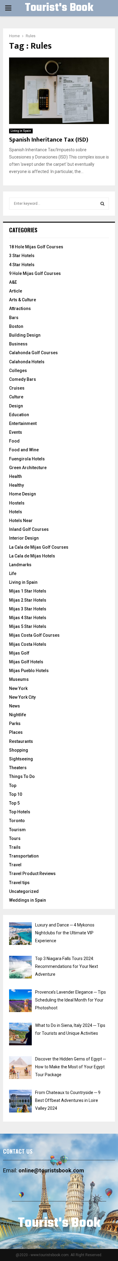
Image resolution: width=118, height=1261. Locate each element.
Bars (13, 317)
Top (12, 785)
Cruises (17, 388)
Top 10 (15, 794)
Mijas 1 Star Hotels (27, 591)
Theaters (18, 767)
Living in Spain (21, 130)
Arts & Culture (22, 299)
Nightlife (17, 714)
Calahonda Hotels (26, 361)
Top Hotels (19, 811)
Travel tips (19, 882)
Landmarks (20, 564)
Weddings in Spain (27, 900)
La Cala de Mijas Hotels (32, 556)
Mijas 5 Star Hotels (27, 626)
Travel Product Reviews (32, 873)
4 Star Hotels (21, 264)
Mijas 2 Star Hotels (27, 600)
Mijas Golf (19, 653)
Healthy (16, 485)
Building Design (25, 335)
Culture (16, 396)
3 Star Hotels (21, 255)
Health (15, 476)
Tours (15, 838)
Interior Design (24, 538)
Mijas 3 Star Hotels (27, 608)
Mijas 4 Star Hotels (27, 617)
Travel (15, 864)
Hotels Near (21, 520)
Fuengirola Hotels (27, 458)
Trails (15, 847)
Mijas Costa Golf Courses (34, 635)
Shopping (18, 750)
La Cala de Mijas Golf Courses (38, 547)
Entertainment (23, 423)
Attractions (20, 308)
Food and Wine (24, 449)
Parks (15, 723)
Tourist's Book (59, 8)
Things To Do (22, 776)
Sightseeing (21, 758)
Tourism (17, 829)
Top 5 (14, 803)
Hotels (15, 511)
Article (15, 291)
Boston (16, 326)
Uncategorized (24, 891)
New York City (22, 697)
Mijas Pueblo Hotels (29, 670)
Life (12, 573)
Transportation (24, 856)
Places (16, 732)
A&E (13, 282)
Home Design (22, 494)
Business (18, 343)
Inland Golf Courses (29, 529)
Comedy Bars (22, 379)
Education (19, 414)
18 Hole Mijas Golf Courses (36, 246)
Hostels (17, 503)
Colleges (18, 370)
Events (15, 432)
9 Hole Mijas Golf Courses (35, 273)
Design (16, 405)
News (14, 706)
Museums (19, 679)
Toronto (17, 820)
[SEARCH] (102, 204)
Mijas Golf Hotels (26, 661)
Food (14, 441)
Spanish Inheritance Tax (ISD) (48, 140)
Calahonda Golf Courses (33, 352)
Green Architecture (28, 467)
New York (18, 688)
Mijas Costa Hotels (27, 644)
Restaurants (21, 741)
